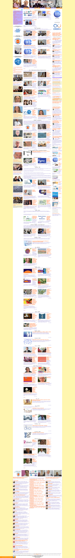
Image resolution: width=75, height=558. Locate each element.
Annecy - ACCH (37, 210)
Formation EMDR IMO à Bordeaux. (48, 142)
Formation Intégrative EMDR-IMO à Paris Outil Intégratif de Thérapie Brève (18, 45)
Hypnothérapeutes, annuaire (55, 213)
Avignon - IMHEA (37, 267)
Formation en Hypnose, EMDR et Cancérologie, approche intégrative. (49, 42)
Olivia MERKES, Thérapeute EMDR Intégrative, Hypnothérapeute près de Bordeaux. (17, 70)
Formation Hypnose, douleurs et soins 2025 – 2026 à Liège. (49, 159)
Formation (53, 97)
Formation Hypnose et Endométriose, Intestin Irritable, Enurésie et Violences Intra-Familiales (34, 61)
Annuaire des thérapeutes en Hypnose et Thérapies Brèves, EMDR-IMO (57, 151)
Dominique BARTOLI (49, 494)
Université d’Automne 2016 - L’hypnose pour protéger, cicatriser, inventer (49, 270)
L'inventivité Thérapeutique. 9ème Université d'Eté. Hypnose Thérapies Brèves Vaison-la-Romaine (34, 291)
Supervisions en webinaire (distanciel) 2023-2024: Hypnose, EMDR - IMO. (49, 218)
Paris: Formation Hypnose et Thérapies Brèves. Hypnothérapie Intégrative (49, 74)
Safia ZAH (47, 501)
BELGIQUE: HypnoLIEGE (37, 157)
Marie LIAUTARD (16, 488)
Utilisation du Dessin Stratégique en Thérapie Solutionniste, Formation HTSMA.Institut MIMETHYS (49, 442)
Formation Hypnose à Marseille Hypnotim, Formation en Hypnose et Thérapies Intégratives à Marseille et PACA (17, 56)
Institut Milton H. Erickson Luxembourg (38, 432)
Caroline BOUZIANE (49, 483)
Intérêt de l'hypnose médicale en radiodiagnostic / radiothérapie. (49, 191)
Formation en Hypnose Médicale (60, 182)
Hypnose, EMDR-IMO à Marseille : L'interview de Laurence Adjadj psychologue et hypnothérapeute (17, 172)
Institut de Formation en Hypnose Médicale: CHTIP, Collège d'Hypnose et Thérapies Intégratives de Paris (56, 167)
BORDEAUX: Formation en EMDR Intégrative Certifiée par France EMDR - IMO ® (56, 39)
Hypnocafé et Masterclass (17, 17)
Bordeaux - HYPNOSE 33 (37, 120)
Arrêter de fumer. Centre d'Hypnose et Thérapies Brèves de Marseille (17, 205)
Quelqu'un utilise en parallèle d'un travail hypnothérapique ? (56, 78)
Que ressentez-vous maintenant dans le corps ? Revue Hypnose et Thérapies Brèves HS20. (57, 137)
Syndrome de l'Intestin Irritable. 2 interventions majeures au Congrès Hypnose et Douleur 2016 (17, 149)
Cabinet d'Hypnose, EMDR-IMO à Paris (60, 153)
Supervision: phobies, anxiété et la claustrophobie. (34, 142)
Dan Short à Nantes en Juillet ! (34, 73)
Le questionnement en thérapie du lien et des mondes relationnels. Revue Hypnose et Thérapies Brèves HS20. (57, 121)
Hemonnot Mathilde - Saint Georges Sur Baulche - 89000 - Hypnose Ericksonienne (37, 487)
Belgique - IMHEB (37, 414)
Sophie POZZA (16, 533)
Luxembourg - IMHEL (37, 431)
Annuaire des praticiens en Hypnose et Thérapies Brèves (60, 148)
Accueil (24, 9)
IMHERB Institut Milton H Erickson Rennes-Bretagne (49, 358)
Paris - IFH (37, 398)
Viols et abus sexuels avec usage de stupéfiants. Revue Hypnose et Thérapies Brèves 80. (20, 540)
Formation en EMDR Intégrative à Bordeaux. (34, 125)
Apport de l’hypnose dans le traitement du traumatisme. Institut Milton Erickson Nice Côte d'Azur (34, 260)
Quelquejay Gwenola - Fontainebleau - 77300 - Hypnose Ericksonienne (36, 505)
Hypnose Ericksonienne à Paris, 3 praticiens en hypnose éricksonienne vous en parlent (56, 208)
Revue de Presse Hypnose (17, 22)
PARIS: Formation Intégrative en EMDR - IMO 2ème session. (57, 60)
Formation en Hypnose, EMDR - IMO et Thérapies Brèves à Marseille (60, 188)
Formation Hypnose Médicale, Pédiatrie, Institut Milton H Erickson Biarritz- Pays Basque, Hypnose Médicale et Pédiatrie (33, 325)
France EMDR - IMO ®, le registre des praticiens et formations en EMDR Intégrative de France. (53, 477)
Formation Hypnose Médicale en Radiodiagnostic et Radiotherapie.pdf (57, 99)
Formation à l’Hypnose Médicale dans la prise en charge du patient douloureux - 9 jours (17, 83)
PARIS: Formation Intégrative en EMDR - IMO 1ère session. (57, 55)
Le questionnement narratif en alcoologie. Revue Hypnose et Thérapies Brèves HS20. (56, 115)
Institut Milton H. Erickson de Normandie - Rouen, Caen (40, 339)
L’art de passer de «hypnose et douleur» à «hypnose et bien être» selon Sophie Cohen (17, 183)
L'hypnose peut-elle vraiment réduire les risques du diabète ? (56, 82)
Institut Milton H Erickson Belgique (34, 416)
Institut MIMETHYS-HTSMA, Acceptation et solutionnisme (34, 460)
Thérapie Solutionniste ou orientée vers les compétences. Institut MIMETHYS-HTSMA (49, 451)
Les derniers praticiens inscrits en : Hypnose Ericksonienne (36, 478)
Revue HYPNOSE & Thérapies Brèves (37, 8)
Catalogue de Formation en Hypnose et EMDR (60, 159)
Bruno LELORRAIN (16, 491)
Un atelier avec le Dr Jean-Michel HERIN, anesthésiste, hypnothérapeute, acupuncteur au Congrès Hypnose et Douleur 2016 (17, 160)
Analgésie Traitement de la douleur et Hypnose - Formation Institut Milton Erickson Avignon (49, 292)
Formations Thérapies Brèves (18, 21)
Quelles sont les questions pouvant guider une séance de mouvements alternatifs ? (56, 108)
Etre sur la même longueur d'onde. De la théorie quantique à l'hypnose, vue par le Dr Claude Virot (17, 194)
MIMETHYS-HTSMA (37, 438)
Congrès (15, 13)
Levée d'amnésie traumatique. (18, 545)
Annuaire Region (16, 23)
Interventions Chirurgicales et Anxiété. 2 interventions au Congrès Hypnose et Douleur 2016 (17, 127)
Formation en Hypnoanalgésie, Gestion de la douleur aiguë (17, 93)
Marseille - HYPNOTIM (37, 108)
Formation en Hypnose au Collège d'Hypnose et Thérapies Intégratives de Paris (49, 91)
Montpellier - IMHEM (37, 237)
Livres (14, 18)
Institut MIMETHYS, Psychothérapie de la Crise (34, 440)
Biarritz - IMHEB (37, 311)
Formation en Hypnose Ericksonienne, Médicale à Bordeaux (49, 134)
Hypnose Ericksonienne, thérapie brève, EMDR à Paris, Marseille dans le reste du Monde (56, 102)
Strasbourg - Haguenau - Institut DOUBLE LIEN (37, 224)
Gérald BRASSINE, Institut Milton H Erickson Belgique (49, 416)
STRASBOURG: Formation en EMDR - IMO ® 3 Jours (56, 50)
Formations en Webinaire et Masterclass (17, 12)
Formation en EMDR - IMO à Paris (34, 82)
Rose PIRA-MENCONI (17, 529)
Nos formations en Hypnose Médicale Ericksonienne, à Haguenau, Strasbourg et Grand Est (34, 230)
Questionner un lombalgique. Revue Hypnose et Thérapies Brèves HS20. (56, 129)
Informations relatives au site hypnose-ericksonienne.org (37, 556)
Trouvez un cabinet (41, 555)
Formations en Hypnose (59, 193)
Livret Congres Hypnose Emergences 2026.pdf (56, 96)
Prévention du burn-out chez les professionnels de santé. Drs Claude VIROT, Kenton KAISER (17, 138)
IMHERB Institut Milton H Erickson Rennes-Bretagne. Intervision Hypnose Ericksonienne (34, 359)
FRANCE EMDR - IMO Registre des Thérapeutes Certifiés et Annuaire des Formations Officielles (17, 36)
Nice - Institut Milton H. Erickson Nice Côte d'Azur (34, 249)
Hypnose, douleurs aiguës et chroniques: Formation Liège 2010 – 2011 (34, 160)
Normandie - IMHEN (37, 338)
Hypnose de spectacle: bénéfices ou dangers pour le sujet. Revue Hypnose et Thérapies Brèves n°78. (17, 72)
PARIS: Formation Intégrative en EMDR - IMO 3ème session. (57, 72)
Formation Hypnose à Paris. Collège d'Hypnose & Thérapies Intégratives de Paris (17, 26)
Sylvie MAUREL (16, 522)
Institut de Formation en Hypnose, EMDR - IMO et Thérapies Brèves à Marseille (56, 191)
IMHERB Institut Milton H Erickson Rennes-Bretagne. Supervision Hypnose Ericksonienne (49, 350)
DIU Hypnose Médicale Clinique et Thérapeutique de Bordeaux (37, 150)
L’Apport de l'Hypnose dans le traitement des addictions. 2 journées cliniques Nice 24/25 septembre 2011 (49, 251)
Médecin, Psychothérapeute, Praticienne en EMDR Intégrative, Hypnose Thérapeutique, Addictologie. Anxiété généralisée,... (54, 493)
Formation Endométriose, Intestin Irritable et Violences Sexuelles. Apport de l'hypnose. (34, 33)
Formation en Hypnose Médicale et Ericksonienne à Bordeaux (34, 134)
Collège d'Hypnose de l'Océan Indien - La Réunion (39, 425)
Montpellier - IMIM (37, 167)
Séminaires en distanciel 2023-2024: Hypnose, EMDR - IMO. (34, 217)
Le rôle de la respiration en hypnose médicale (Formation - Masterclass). (34, 182)
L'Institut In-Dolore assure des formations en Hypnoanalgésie (56, 179)
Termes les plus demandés (37, 557)
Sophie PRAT (48, 504)
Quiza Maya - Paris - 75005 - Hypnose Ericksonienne (38, 506)
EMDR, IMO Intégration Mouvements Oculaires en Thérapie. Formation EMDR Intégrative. (20, 477)
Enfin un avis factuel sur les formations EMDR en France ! (34, 12)
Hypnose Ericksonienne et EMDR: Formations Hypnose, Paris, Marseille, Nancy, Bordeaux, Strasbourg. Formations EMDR (56, 80)
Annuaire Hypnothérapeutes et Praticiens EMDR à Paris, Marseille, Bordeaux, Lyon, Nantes (56, 215)
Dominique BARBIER (17, 537)
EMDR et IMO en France (60, 169)
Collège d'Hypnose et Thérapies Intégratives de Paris (60, 164)
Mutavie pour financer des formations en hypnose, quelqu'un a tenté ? (56, 89)
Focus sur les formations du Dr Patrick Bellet (34, 279)
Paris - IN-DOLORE (37, 28)
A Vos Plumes (16, 20)
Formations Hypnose (28, 9)
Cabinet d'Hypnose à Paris (55, 201)
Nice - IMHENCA (37, 247)
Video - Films (15, 19)
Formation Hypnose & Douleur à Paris (34, 101)
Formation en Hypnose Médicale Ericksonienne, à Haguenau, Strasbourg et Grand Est (49, 230)
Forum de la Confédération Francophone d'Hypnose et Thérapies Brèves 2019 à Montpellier (40, 241)
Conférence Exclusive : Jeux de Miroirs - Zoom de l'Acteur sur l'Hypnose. (49, 126)
